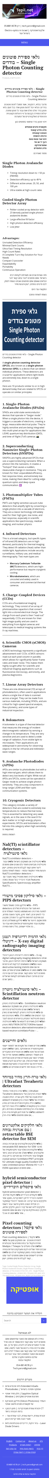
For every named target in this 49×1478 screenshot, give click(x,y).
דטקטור (28, 1275)
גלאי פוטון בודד (32, 1273)
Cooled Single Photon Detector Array (21, 1266)
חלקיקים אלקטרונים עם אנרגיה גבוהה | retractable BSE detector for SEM (22, 1131)
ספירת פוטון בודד (8, 1275)
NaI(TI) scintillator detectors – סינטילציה (21, 849)
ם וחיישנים (14, 1040)
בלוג (41, 1441)
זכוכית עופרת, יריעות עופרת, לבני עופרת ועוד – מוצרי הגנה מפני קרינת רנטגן (25, 1417)
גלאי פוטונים (22, 1273)
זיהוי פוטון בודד (20, 1275)
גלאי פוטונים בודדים (38, 1275)
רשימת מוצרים (25, 1444)
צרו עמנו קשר (11, 1448)
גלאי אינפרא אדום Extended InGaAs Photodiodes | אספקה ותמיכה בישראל (23, 1388)
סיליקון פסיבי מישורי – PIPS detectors (24, 898)
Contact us (20, 1441)
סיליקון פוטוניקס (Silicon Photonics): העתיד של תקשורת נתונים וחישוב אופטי (25, 1402)
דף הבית (40, 1448)
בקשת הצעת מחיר (26, 1448)
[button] (4, 1290)
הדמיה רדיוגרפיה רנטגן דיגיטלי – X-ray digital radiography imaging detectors (24, 943)
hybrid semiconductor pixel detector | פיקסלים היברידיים (24, 1182)
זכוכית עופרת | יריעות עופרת (25, 1452)
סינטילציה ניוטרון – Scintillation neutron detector (23, 993)
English (9, 1441)
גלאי (30, 1271)
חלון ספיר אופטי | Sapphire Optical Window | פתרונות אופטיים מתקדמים (22, 1395)
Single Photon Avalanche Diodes (21, 1267)
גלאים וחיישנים (15, 78)
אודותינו (37, 1444)
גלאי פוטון (41, 1273)
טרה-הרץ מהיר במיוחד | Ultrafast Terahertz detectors (24, 1081)
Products (5, 78)
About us (32, 1441)
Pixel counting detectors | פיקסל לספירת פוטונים (22, 1227)
